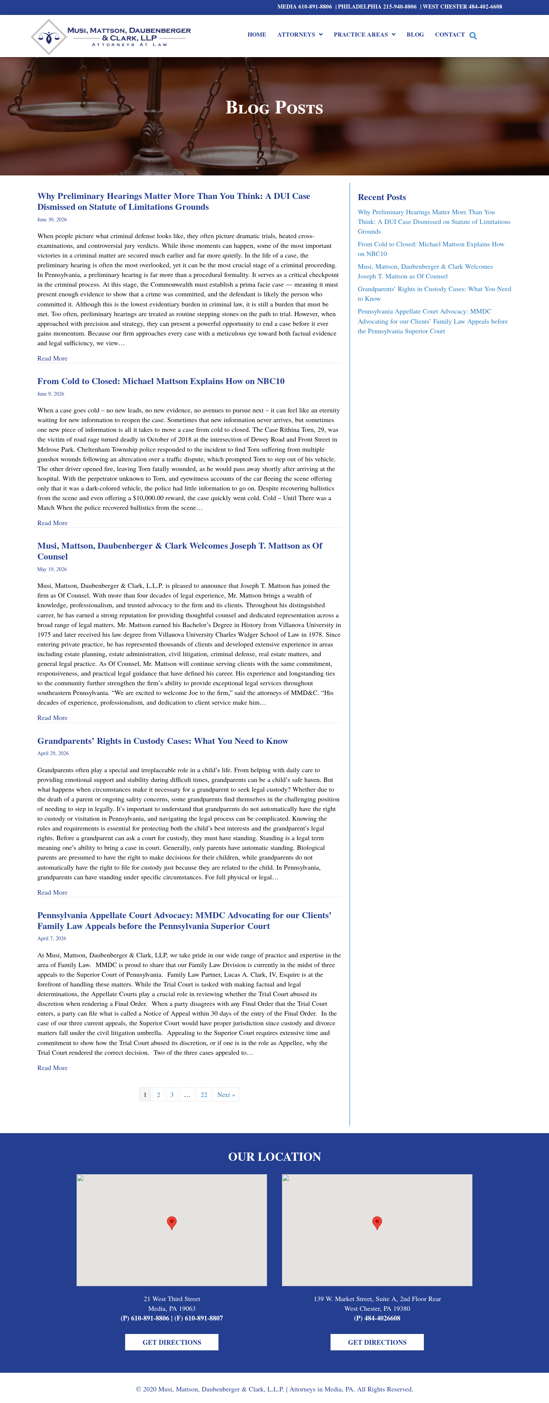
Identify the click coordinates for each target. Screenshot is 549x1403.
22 (204, 1094)
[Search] (473, 36)
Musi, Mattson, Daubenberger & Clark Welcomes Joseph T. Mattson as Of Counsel (179, 550)
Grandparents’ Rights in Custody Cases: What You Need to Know (162, 740)
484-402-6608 (485, 6)
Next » (226, 1094)
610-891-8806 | (318, 6)
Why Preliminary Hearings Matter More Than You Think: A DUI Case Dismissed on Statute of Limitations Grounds (173, 201)
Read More (52, 357)
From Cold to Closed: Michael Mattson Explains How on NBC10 (161, 380)
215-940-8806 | (403, 6)
